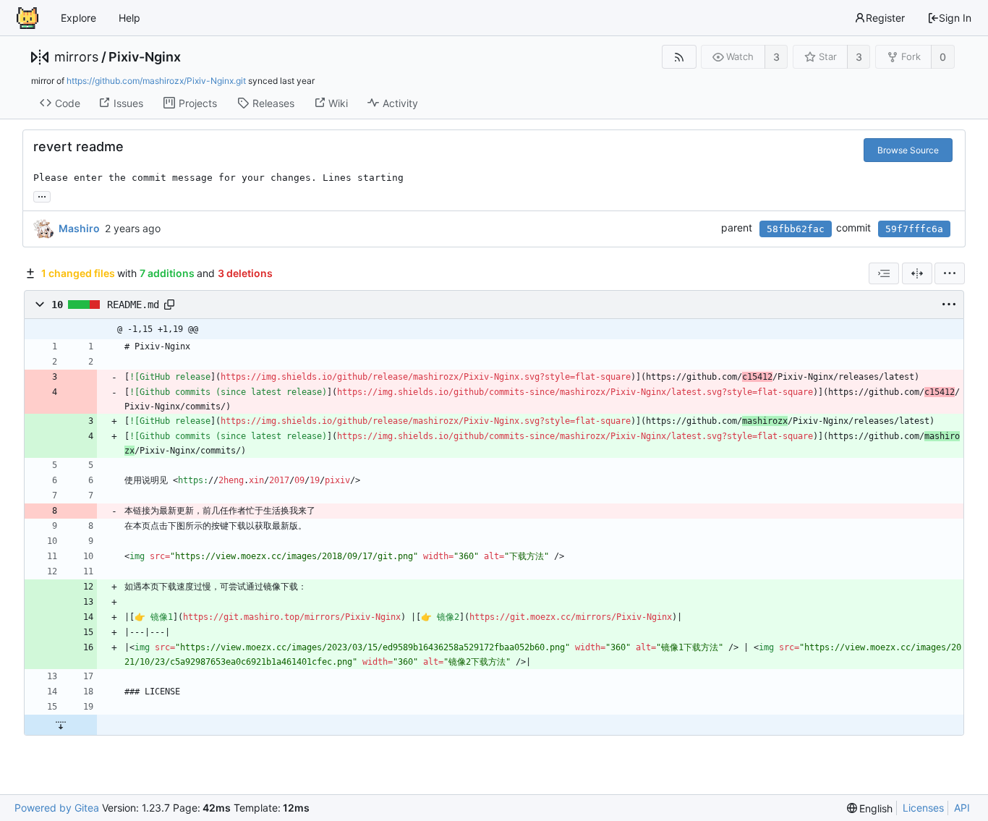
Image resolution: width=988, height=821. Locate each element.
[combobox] (884, 273)
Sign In (955, 18)
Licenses (923, 807)
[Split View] (917, 273)
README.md (133, 304)
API (962, 807)
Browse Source (908, 150)
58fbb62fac (796, 229)
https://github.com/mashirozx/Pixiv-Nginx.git (156, 80)
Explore (78, 18)
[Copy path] (169, 304)
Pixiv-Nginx (144, 57)
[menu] (949, 273)
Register (885, 18)
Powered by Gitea (56, 807)
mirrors (76, 57)
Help (129, 18)
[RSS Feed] (679, 57)
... (42, 195)
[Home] (27, 18)
